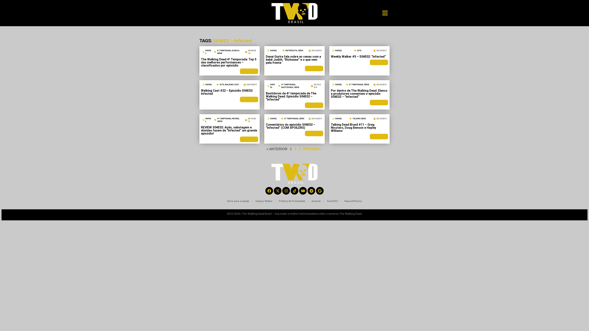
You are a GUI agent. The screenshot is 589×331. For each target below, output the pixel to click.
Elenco (235, 50)
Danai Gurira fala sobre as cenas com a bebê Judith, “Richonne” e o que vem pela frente (293, 60)
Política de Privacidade (292, 201)
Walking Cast (232, 85)
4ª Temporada (224, 50)
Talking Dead (359, 119)
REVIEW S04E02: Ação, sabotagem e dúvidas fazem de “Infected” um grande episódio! (229, 130)
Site (359, 50)
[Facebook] (269, 191)
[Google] (320, 191)
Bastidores (287, 87)
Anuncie (316, 201)
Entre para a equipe (238, 201)
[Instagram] (286, 191)
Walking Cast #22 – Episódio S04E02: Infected (227, 92)
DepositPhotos (353, 201)
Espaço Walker (264, 201)
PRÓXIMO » (313, 149)
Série (219, 53)
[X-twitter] (277, 191)
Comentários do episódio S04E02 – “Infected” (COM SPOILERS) (290, 126)
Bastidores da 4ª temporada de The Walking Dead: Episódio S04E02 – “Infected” (291, 96)
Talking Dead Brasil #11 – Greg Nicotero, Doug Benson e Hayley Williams (353, 128)
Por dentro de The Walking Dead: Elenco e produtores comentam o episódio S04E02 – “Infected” (359, 94)
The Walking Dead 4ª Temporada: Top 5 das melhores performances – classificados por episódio (228, 62)
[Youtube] (303, 191)
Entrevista (291, 50)
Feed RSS (332, 201)
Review (235, 119)
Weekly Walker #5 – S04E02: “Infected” (358, 56)
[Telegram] (311, 191)
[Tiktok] (294, 191)
